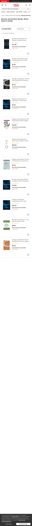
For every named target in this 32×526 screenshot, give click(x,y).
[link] (20, 39)
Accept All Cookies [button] (23, 524)
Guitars (3, 12)
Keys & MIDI (19, 12)
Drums (25, 12)
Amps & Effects (10, 12)
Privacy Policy (15, 516)
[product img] (6, 44)
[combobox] (24, 28)
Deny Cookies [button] (9, 524)
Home (3, 15)
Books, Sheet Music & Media (13, 15)
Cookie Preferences (6, 521)
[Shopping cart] (29, 5)
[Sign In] (26, 5)
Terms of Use (22, 520)
